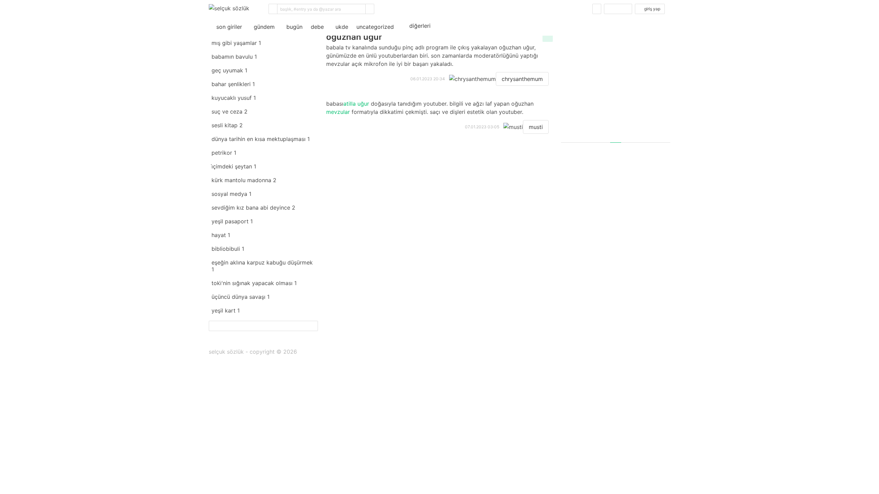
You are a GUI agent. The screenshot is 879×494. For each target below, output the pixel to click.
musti (536, 127)
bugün (292, 26)
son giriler (227, 26)
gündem (262, 26)
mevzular (338, 111)
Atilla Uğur (356, 103)
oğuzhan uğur (354, 37)
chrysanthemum (522, 78)
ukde (340, 26)
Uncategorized (375, 26)
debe (317, 26)
